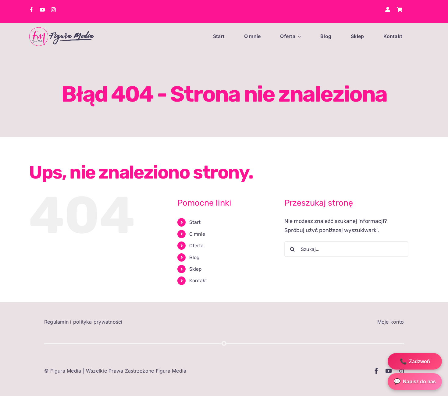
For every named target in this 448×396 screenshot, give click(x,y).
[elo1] (61, 29)
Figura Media (65, 371)
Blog (194, 257)
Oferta (196, 245)
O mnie (197, 234)
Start (195, 222)
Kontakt (198, 280)
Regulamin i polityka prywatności (83, 322)
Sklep (195, 269)
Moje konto (390, 322)
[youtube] (42, 9)
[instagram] (53, 9)
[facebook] (31, 9)
